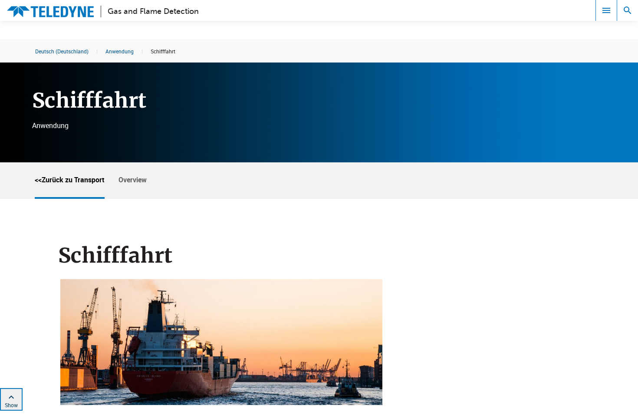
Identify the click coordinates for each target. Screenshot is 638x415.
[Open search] (627, 10)
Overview (132, 179)
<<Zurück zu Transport (70, 179)
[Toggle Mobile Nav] (606, 10)
